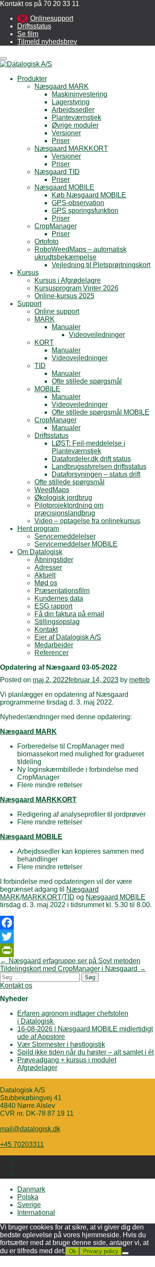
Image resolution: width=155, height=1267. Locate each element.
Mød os (45, 583)
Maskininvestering (79, 94)
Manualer (66, 327)
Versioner (66, 133)
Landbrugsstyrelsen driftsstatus (99, 466)
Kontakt (46, 629)
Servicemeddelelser (65, 536)
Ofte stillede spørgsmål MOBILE (100, 412)
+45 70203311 (22, 1144)
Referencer (51, 652)
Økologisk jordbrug (63, 497)
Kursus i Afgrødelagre (67, 280)
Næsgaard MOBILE (64, 187)
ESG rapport (53, 606)
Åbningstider (53, 559)
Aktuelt (45, 575)
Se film (27, 33)
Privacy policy (100, 1251)
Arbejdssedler (73, 109)
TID (40, 365)
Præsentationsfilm (62, 590)
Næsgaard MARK (61, 86)
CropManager (55, 226)
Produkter (32, 78)
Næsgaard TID (57, 171)
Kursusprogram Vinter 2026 (76, 288)
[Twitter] (77, 936)
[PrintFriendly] (77, 950)
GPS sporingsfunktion (85, 210)
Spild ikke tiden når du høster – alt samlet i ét (85, 1052)
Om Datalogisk (39, 551)
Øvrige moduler (75, 125)
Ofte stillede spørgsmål (87, 381)
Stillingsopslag (57, 621)
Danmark (31, 1189)
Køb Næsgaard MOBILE (89, 195)
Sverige (29, 1204)
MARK (44, 319)
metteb (139, 679)
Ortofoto (46, 241)
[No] (125, 1253)
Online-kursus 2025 (64, 296)
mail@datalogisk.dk (30, 1129)
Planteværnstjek (76, 117)
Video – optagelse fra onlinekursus (87, 520)
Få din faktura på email (69, 614)
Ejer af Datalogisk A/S (67, 637)
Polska (27, 1197)
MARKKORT (42, 897)
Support (29, 303)
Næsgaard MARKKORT (71, 148)
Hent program (38, 528)
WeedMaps (51, 489)
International (36, 1212)
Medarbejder (53, 645)
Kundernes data (58, 598)
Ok (72, 1251)
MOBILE (47, 389)
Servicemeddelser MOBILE (76, 544)
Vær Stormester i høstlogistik (61, 1044)
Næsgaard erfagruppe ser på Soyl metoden (70, 960)
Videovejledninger (97, 334)
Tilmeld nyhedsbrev (47, 41)
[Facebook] (77, 923)
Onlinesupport (51, 18)
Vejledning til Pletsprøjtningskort (101, 264)
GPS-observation (78, 202)
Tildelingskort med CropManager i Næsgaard (73, 968)
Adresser (48, 567)
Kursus (28, 272)
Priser (61, 140)
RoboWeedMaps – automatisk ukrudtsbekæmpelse (80, 253)
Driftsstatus (34, 26)
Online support (56, 311)
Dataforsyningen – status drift (96, 474)
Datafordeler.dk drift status (91, 458)
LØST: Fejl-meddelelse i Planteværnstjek (88, 447)
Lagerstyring (71, 102)
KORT (44, 342)
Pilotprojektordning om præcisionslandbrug (68, 509)
